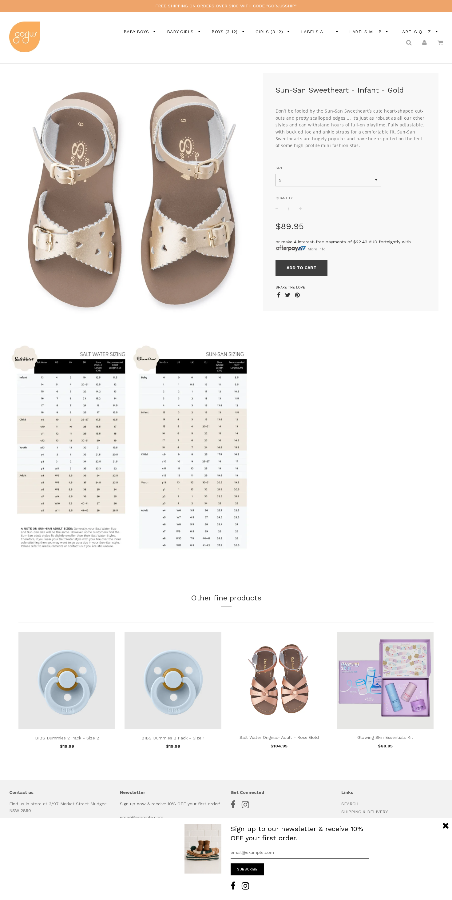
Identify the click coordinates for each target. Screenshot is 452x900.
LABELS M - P (366, 31)
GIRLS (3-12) (270, 31)
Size (279, 168)
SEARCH (349, 803)
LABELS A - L (317, 31)
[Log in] (424, 42)
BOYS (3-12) (225, 31)
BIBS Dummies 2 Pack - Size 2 (67, 737)
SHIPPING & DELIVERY (364, 811)
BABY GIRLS (181, 31)
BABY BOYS (137, 31)
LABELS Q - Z (416, 31)
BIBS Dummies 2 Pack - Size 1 (172, 737)
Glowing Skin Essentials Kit (385, 737)
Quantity (284, 198)
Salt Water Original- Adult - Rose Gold (279, 737)
